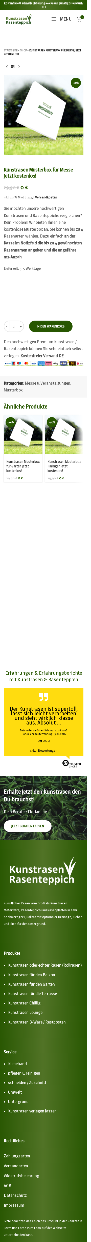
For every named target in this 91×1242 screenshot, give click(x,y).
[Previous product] (7, 67)
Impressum (14, 1205)
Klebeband (17, 1063)
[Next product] (19, 67)
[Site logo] (19, 18)
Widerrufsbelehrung (21, 1175)
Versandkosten (46, 197)
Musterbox (13, 389)
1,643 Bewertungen (43, 750)
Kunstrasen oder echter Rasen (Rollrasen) (45, 965)
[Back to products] (13, 67)
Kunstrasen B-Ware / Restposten (37, 1022)
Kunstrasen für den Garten (31, 984)
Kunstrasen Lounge (25, 1012)
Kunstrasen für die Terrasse (32, 993)
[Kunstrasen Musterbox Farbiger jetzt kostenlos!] (64, 434)
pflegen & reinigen (24, 1073)
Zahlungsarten (17, 1155)
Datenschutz (15, 1195)
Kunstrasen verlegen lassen (32, 1110)
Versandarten (16, 1165)
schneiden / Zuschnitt (27, 1082)
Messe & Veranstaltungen (47, 383)
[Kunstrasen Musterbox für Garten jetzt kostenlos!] (23, 434)
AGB (7, 1185)
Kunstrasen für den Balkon (31, 974)
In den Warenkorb (51, 326)
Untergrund (18, 1101)
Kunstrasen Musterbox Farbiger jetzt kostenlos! (64, 466)
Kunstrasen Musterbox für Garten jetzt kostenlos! (23, 466)
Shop (23, 50)
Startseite (10, 50)
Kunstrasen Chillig (24, 1002)
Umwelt (15, 1092)
